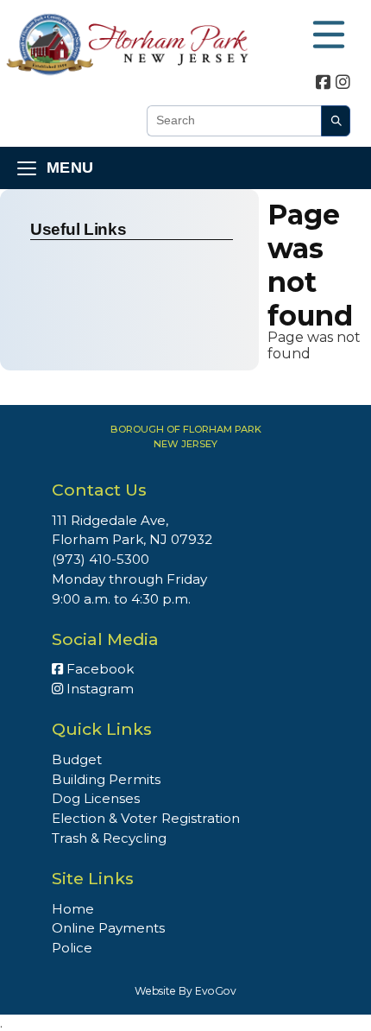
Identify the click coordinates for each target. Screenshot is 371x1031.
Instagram (98, 688)
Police (72, 947)
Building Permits (106, 779)
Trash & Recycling (109, 838)
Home (73, 909)
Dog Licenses (96, 798)
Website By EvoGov (185, 990)
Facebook (98, 669)
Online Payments (108, 928)
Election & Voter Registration (146, 818)
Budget (77, 759)
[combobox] (234, 120)
